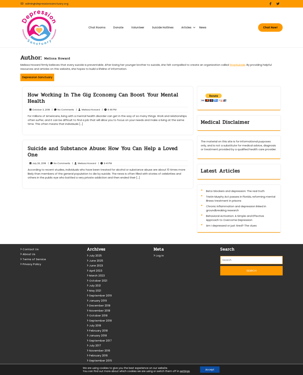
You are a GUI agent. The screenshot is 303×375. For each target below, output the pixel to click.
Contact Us (31, 249)
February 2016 (98, 355)
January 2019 (98, 300)
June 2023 (96, 265)
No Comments (63, 110)
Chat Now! (270, 27)
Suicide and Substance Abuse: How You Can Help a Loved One (103, 151)
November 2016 (99, 350)
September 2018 (100, 320)
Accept (209, 369)
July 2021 (95, 285)
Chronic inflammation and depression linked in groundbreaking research (236, 208)
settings (185, 371)
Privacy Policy (32, 264)
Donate (118, 27)
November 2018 (99, 310)
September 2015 (100, 360)
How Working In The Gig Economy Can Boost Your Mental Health (103, 98)
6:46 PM (109, 110)
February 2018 (98, 330)
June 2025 (96, 260)
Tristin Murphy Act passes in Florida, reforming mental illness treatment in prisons (240, 198)
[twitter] (279, 4)
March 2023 (97, 275)
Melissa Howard (88, 110)
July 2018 (95, 325)
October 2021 (98, 280)
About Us (29, 254)
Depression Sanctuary (37, 77)
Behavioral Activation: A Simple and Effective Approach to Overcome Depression (235, 218)
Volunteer (137, 27)
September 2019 (100, 295)
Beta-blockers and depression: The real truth (235, 191)
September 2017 (100, 340)
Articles (186, 27)
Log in (160, 255)
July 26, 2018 (38, 163)
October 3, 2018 (40, 110)
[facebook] (271, 4)
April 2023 (95, 270)
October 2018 (98, 315)
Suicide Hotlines (163, 27)
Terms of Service (34, 259)
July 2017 (95, 345)
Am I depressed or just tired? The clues (231, 225)
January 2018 (98, 335)
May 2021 (95, 290)
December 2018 (99, 305)
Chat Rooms (97, 27)
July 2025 (95, 255)
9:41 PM (105, 163)
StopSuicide (237, 65)
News (202, 27)
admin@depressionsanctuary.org (46, 3)
